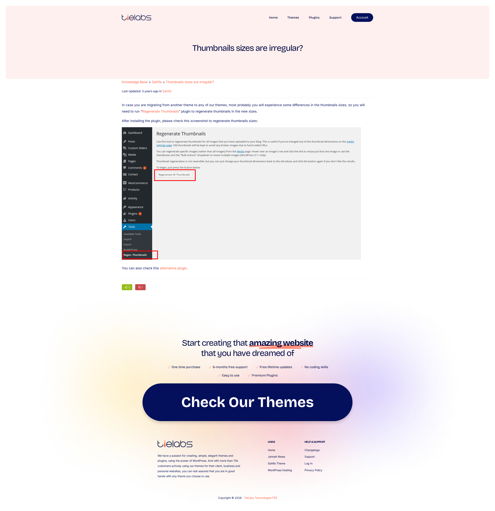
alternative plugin (173, 268)
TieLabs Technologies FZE (260, 497)
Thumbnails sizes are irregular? (190, 82)
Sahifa (157, 82)
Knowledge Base (135, 82)
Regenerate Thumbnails (160, 111)
